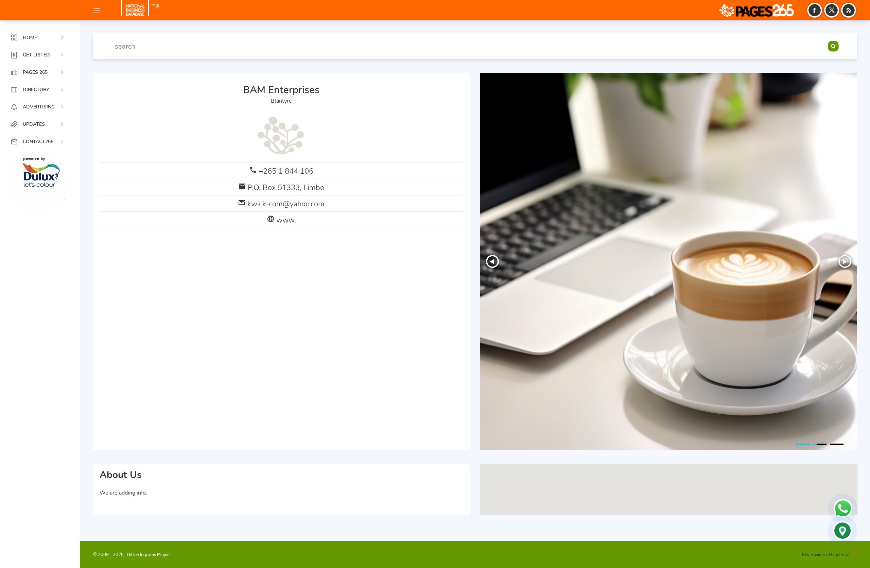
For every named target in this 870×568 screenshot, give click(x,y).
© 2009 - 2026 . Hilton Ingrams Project (132, 555)
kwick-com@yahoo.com (286, 204)
